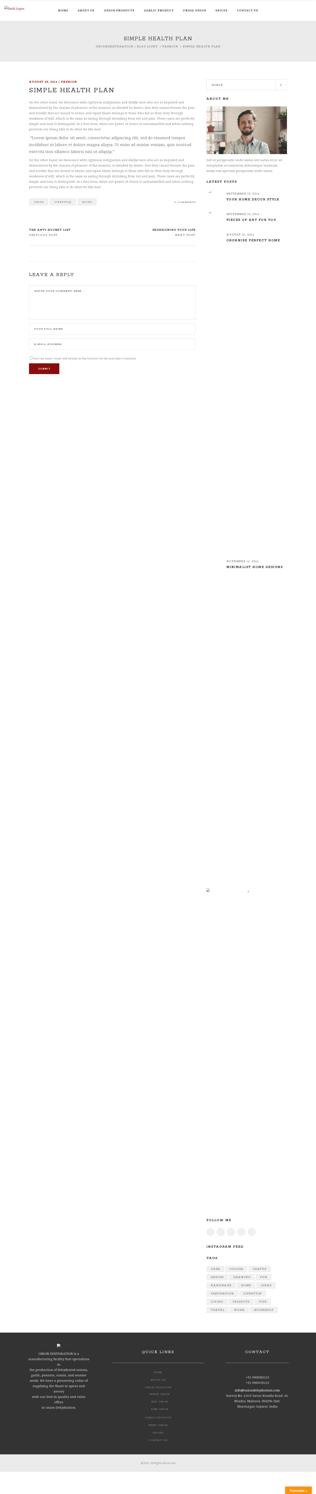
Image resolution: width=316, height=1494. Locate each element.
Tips (263, 1302)
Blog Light (147, 46)
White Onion (160, 1394)
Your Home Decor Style (252, 199)
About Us (158, 1380)
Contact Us (158, 1440)
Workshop (263, 1310)
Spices (158, 1432)
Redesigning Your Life (174, 230)
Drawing (241, 1277)
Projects (241, 1302)
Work (87, 202)
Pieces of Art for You (251, 220)
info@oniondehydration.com (257, 1390)
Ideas (39, 202)
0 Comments (185, 202)
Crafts (259, 1269)
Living (217, 1302)
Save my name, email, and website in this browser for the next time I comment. (84, 358)
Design (217, 1277)
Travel (217, 1310)
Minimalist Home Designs (254, 567)
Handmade (221, 1285)
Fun (263, 1277)
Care (215, 1269)
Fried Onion (158, 1425)
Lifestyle (62, 202)
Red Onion (159, 1401)
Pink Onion (159, 1409)
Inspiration (222, 1293)
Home (246, 1285)
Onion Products (158, 1387)
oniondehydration (114, 46)
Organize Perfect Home (253, 240)
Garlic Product (158, 1417)
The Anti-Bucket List (50, 230)
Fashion (170, 46)
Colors (236, 1269)
